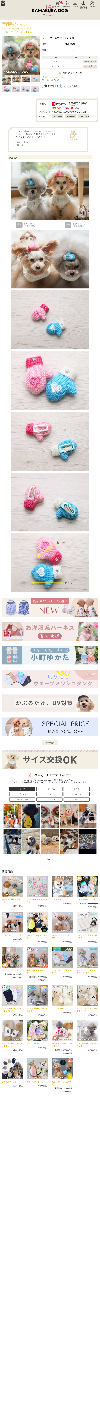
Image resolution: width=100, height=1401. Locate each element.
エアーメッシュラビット (87, 899)
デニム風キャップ (9, 1081)
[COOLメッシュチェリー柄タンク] (62, 922)
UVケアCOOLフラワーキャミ (37, 900)
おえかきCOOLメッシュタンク (37, 971)
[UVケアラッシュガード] (12, 922)
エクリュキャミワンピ (61, 1008)
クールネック (57, 899)
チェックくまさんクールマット (87, 936)
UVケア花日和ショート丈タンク (37, 1009)
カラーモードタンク (10, 970)
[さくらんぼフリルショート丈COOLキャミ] (87, 957)
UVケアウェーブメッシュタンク (62, 971)
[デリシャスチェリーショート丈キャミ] (12, 1030)
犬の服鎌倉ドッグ (10, 22)
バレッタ (23, 24)
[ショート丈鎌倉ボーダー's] (12, 886)
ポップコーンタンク (35, 1043)
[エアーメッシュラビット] (87, 886)
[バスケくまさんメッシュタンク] (37, 922)
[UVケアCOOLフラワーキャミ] (37, 886)
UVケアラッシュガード (11, 935)
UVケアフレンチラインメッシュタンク (12, 1009)
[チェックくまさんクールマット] (87, 922)
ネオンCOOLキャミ (35, 1081)
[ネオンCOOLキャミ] (37, 1068)
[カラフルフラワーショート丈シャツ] (87, 995)
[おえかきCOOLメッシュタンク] (37, 957)
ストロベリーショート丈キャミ (87, 1044)
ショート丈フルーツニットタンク (62, 1044)
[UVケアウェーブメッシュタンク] (62, 957)
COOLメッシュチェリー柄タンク (62, 936)
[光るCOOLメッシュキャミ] (62, 1068)
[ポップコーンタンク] (37, 1030)
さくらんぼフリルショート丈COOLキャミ (87, 971)
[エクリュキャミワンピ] (62, 995)
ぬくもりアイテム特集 (21, 28)
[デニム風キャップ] (12, 1068)
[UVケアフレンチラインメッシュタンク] (12, 995)
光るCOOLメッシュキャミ (62, 1082)
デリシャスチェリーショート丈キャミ (12, 1044)
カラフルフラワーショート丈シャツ (87, 1009)
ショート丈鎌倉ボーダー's (11, 900)
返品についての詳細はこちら (54, 77)
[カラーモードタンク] (12, 957)
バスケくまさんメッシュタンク (37, 936)
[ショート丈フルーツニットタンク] (62, 1030)
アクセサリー (10, 24)
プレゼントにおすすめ (21, 32)
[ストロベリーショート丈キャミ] (87, 1030)
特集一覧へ (50, 742)
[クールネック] (62, 886)
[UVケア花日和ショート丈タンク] (37, 995)
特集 (6, 28)
